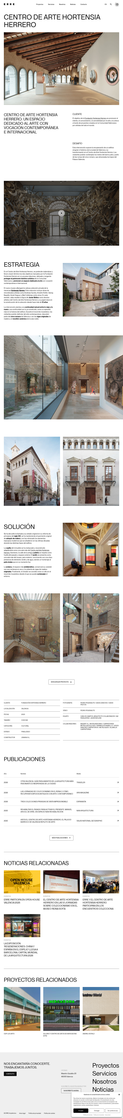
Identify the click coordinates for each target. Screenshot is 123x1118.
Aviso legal (107, 1115)
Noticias (73, 4)
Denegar (96, 1110)
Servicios (51, 4)
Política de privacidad (98, 1115)
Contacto (83, 4)
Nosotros (62, 4)
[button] (119, 1095)
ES (106, 4)
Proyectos (39, 4)
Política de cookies (88, 1115)
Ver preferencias (113, 1110)
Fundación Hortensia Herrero (95, 118)
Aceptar (80, 1110)
